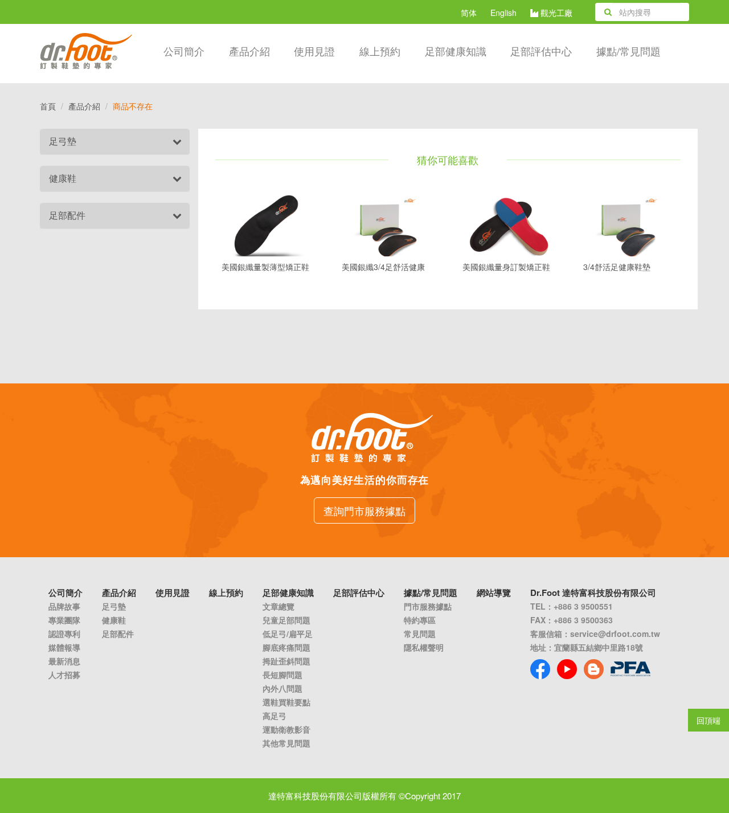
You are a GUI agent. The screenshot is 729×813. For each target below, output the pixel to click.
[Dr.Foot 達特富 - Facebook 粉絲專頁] (540, 669)
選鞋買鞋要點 (286, 702)
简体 (469, 12)
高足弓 (274, 715)
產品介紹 (249, 50)
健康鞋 (62, 178)
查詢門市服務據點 (364, 510)
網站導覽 (494, 592)
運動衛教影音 (286, 729)
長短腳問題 (282, 674)
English (503, 12)
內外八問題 (282, 688)
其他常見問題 (286, 743)
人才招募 (64, 674)
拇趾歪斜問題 (286, 661)
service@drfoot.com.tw (615, 633)
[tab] (114, 141)
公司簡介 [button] (183, 50)
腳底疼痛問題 (286, 647)
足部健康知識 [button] (455, 50)
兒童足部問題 (286, 620)
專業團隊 (64, 620)
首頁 (48, 106)
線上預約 (379, 50)
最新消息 (64, 661)
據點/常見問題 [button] (628, 50)
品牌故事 (64, 606)
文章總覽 (278, 606)
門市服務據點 (428, 606)
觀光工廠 (555, 12)
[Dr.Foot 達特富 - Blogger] (594, 669)
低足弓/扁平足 (288, 633)
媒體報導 (64, 647)
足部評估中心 (541, 50)
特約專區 (420, 620)
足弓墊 (62, 141)
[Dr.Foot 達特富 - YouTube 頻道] (567, 669)
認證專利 (64, 633)
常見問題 (420, 633)
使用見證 (314, 50)
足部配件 (67, 215)
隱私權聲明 (424, 647)
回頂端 (708, 720)
